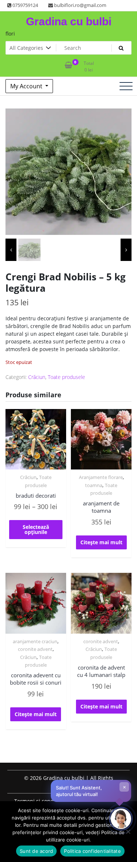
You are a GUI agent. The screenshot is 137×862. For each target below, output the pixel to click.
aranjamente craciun (35, 641)
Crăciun (36, 376)
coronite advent (35, 649)
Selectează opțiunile (36, 529)
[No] (128, 831)
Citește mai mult (101, 542)
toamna (93, 485)
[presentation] (10, 250)
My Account (27, 86)
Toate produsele (66, 376)
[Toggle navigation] (126, 86)
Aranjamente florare (101, 477)
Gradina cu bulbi (68, 21)
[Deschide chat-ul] (121, 818)
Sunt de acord (36, 851)
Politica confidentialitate (92, 851)
